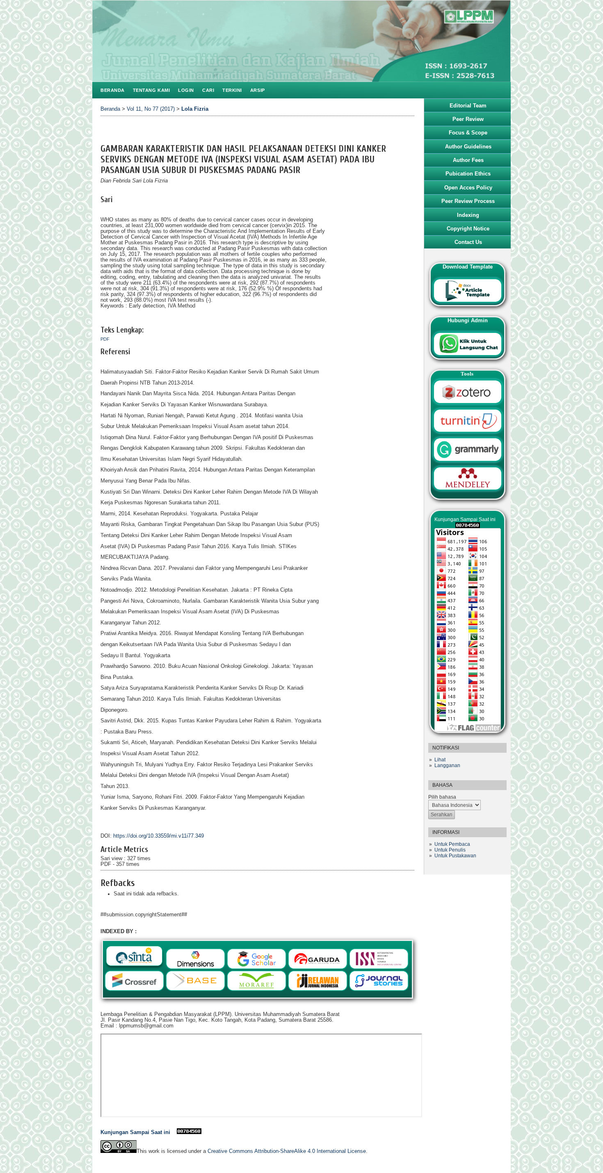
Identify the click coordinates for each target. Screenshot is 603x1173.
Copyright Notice (468, 228)
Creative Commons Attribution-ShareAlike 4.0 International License (287, 1151)
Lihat (439, 760)
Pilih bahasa (442, 797)
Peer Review (468, 119)
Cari (208, 90)
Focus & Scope (468, 133)
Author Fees (468, 160)
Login (186, 90)
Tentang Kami (151, 90)
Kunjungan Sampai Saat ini (138, 1132)
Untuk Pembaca (452, 844)
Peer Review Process (468, 201)
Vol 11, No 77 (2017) (151, 109)
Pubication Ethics (468, 174)
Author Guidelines (468, 146)
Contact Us (468, 242)
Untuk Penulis (450, 850)
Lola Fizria (194, 109)
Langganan (447, 765)
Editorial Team (468, 105)
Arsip (257, 90)
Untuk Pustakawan (455, 856)
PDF (105, 339)
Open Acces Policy (468, 187)
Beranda (112, 90)
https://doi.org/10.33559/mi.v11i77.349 (158, 836)
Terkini (232, 90)
